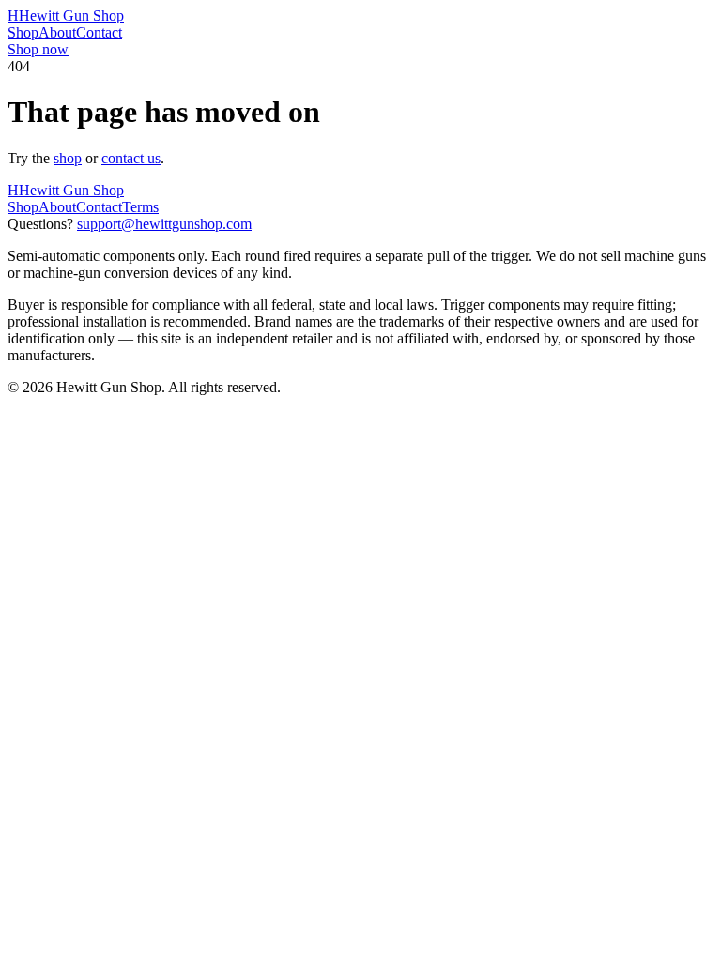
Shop (23, 32)
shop (68, 158)
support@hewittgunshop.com (164, 224)
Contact (99, 32)
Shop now (38, 49)
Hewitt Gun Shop (66, 15)
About (57, 32)
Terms (140, 207)
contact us (131, 158)
